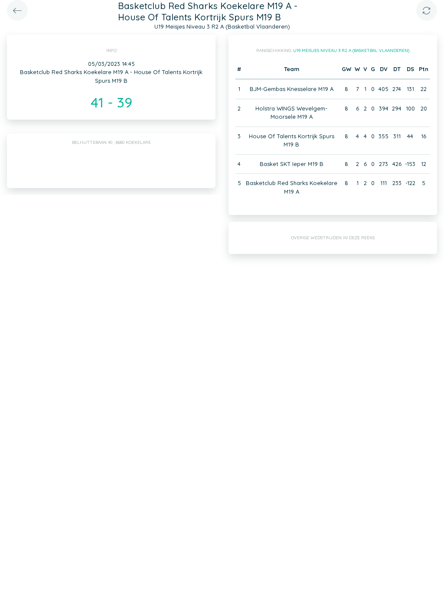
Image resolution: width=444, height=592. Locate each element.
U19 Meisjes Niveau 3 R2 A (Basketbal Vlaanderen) (351, 50)
